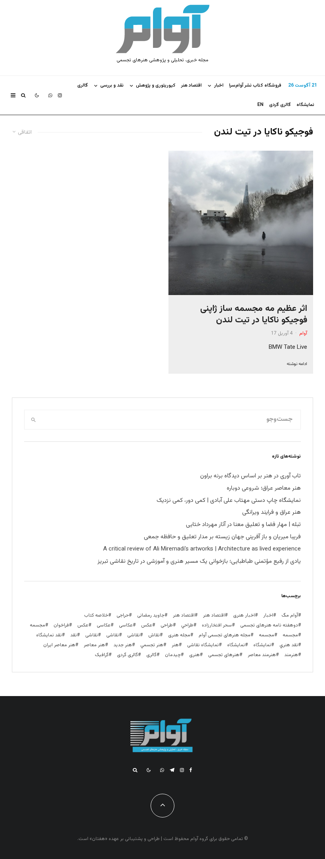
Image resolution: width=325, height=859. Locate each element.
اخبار (219, 85)
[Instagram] (60, 95)
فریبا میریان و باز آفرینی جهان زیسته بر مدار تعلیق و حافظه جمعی (222, 536)
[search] (34, 419)
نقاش (154, 635)
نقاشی (133, 635)
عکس (82, 625)
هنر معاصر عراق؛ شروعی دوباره (264, 488)
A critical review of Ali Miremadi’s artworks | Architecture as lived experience (202, 549)
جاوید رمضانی (150, 615)
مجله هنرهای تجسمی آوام (224, 635)
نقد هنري (288, 645)
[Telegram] (172, 770)
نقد (73, 635)
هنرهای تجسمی (223, 654)
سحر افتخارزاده (217, 625)
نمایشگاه (236, 645)
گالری (82, 85)
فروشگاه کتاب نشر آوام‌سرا (255, 85)
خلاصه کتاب (96, 615)
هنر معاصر (94, 645)
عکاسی (126, 625)
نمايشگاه (305, 104)
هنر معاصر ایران (59, 645)
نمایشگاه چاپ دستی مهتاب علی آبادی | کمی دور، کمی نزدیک (229, 500)
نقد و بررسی (112, 85)
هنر (175, 645)
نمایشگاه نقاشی (203, 645)
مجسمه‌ (266, 635)
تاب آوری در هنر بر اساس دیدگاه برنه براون (250, 476)
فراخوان (61, 625)
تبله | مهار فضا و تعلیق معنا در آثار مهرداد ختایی (243, 524)
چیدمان (173, 654)
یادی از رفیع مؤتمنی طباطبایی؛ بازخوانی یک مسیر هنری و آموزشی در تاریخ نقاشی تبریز (199, 561)
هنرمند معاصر (262, 654)
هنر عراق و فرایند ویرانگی (271, 512)
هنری (194, 654)
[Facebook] (191, 770)
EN (260, 104)
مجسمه (37, 625)
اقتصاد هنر (191, 85)
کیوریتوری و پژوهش (156, 85)
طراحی (167, 625)
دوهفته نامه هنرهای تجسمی (269, 625)
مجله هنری (179, 635)
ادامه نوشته (297, 364)
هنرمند (291, 654)
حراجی (123, 615)
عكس (146, 625)
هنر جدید (122, 645)
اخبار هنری (244, 615)
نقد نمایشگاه (49, 635)
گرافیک (102, 654)
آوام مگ (289, 615)
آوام (303, 333)
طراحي (187, 625)
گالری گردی (280, 104)
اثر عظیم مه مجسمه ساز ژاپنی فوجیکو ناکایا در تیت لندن (253, 314)
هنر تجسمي (151, 645)
